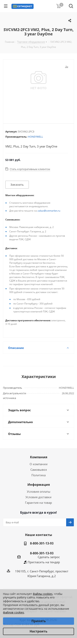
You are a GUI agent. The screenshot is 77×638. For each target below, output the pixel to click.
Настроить (38, 631)
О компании (39, 464)
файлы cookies (43, 594)
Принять (38, 621)
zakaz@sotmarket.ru (49, 210)
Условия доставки (38, 497)
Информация (38, 484)
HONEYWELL (35, 136)
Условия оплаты (38, 491)
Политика (38, 475)
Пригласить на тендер (44, 562)
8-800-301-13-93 (42, 543)
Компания (38, 457)
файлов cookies (13, 612)
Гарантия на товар (38, 503)
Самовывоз (38, 470)
